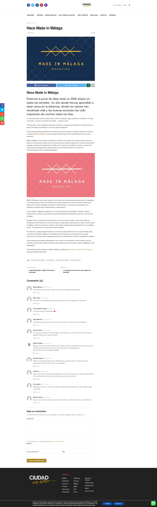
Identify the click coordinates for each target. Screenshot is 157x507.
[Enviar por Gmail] (2, 123)
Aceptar (107, 503)
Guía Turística (83, 15)
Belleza (64, 478)
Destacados (66, 492)
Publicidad (94, 15)
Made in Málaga (51, 15)
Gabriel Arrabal (37, 343)
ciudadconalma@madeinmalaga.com (81, 249)
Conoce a (65, 484)
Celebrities (65, 481)
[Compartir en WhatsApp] (2, 118)
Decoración (65, 489)
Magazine (30, 15)
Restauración (89, 485)
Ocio (75, 489)
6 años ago (48, 287)
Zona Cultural (89, 491)
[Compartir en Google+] (2, 114)
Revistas (40, 15)
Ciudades (112, 15)
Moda (75, 486)
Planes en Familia (88, 479)
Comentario (30, 419)
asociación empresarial (38, 260)
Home (28, 23)
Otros (75, 492)
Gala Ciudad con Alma (67, 15)
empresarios (50, 260)
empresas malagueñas (62, 260)
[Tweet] (2, 110)
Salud (87, 488)
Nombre (30, 443)
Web (63, 452)
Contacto (103, 15)
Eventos (76, 481)
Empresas (33, 23)
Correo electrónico (33, 452)
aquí (93, 505)
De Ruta (64, 486)
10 (94, 32)
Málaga (76, 484)
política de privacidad (57, 441)
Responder (37, 292)
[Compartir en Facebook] (2, 105)
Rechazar (118, 503)
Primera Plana (89, 483)
